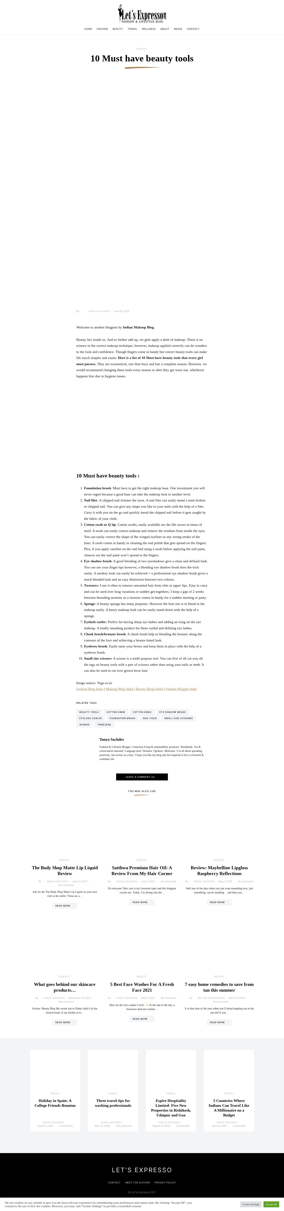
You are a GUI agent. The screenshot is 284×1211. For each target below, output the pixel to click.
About (164, 28)
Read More (62, 905)
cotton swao (142, 712)
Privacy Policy (165, 1182)
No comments (66, 885)
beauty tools (89, 712)
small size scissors (178, 718)
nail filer (150, 718)
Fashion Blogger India (181, 689)
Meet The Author (137, 1182)
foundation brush (122, 718)
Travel (132, 28)
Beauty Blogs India (149, 689)
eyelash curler (90, 718)
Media (178, 28)
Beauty (118, 28)
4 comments (66, 1125)
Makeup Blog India (119, 689)
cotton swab (116, 712)
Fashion (102, 28)
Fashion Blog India (89, 689)
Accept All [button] (271, 1204)
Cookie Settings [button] (250, 1204)
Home (88, 28)
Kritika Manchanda (211, 998)
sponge (84, 724)
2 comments (183, 1125)
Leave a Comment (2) (140, 777)
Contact (193, 28)
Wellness (149, 28)
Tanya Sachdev (99, 311)
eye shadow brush (172, 712)
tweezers (104, 724)
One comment (66, 1001)
